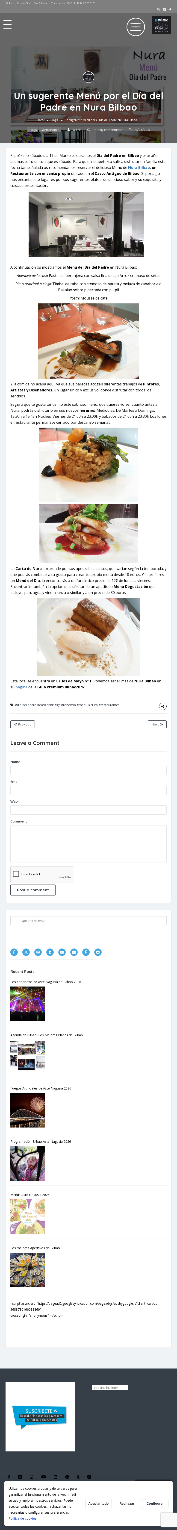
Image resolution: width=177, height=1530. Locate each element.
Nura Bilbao (139, 167)
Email (14, 781)
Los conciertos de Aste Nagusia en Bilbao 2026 (45, 982)
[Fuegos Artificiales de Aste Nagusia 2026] (30, 1110)
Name (15, 761)
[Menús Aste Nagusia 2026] (30, 1216)
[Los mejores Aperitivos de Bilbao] (30, 1270)
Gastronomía (50, 130)
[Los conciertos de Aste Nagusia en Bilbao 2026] (30, 1004)
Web (14, 801)
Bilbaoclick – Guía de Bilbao (27, 3)
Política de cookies (22, 1518)
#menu (82, 705)
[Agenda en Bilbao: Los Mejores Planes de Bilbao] (30, 1057)
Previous (24, 724)
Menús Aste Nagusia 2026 (30, 1194)
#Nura (93, 705)
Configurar (155, 1503)
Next (156, 724)
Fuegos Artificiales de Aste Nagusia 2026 (40, 1088)
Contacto (57, 3)
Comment (18, 821)
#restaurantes (109, 705)
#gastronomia (65, 705)
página (21, 687)
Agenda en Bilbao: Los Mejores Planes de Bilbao (46, 1035)
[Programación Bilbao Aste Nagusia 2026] (30, 1163)
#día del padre (25, 705)
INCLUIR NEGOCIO (81, 3)
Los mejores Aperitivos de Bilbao (35, 1248)
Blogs (54, 120)
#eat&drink (45, 705)
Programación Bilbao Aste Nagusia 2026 (40, 1141)
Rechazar (127, 1503)
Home (41, 120)
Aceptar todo (98, 1503)
